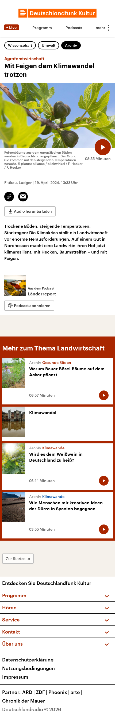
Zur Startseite (18, 558)
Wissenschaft (20, 45)
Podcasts (74, 27)
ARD (28, 692)
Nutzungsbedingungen (28, 668)
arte (76, 692)
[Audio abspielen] (103, 147)
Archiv (71, 45)
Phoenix (59, 692)
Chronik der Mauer (23, 701)
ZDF (41, 692)
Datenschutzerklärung (27, 660)
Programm (42, 27)
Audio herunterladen (33, 211)
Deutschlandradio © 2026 (31, 709)
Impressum (15, 677)
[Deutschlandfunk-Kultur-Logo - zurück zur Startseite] (57, 13)
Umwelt (48, 45)
